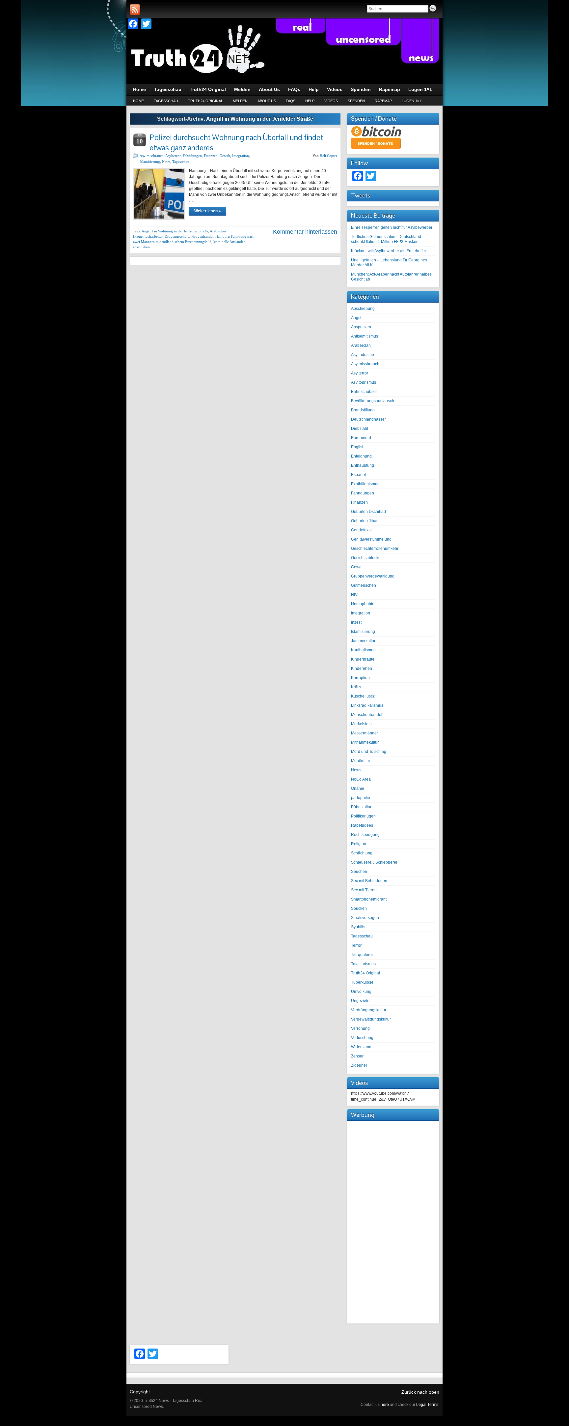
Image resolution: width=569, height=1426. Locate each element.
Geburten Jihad (365, 521)
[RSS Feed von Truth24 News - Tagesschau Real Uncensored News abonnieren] (135, 9)
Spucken (359, 908)
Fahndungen (192, 156)
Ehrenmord (361, 437)
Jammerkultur (363, 641)
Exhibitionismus (365, 484)
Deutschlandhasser (368, 419)
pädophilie (360, 797)
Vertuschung (362, 1037)
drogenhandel (202, 236)
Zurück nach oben (420, 1392)
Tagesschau (166, 101)
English (358, 447)
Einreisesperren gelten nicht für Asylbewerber (391, 227)
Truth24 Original (205, 101)
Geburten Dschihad (368, 511)
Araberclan (361, 345)
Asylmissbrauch (152, 156)
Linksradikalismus (367, 705)
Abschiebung (363, 308)
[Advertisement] (393, 1221)
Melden (240, 101)
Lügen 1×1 (411, 101)
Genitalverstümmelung (371, 539)
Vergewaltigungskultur (371, 1019)
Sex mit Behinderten (369, 880)
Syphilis (358, 927)
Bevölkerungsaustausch (372, 401)
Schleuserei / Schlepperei (374, 862)
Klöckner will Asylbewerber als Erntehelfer (388, 251)
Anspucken (361, 327)
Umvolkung (361, 991)
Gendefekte (361, 530)
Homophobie (362, 604)
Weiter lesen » (207, 211)
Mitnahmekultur (365, 742)
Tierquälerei (362, 954)
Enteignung (361, 456)
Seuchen (359, 871)
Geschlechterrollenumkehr (374, 548)
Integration (240, 156)
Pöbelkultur (361, 807)
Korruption (360, 677)
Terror (356, 945)
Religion (358, 844)
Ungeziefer (361, 1000)
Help (309, 101)
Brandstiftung (363, 410)
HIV (354, 594)
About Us (266, 101)
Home (138, 101)
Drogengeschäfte (177, 236)
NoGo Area (361, 779)
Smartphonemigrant (369, 899)
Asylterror (173, 156)
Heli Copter (328, 156)
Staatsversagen (365, 917)
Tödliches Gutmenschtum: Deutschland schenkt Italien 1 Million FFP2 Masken (386, 239)
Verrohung (360, 1028)
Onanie (357, 788)
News (166, 161)
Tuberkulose (362, 982)
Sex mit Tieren (364, 890)
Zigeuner (359, 1065)
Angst (356, 317)
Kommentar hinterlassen (305, 231)
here (385, 1404)
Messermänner (364, 733)
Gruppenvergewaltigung (372, 576)
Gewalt (225, 156)
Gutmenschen (363, 585)
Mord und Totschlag (368, 751)
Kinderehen (361, 668)
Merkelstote (361, 724)
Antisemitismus (364, 336)
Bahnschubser (364, 391)
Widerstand (361, 1047)
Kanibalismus (363, 650)
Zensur (357, 1056)
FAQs (290, 101)
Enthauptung (362, 465)
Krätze (357, 687)
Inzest (356, 622)
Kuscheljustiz (363, 696)
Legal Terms (427, 1404)
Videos (331, 101)
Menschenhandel (366, 714)
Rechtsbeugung (365, 834)
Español (358, 474)
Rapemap (383, 101)
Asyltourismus (363, 382)
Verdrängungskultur (368, 1010)
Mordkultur (360, 760)
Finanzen (211, 156)
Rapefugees (362, 825)
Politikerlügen (363, 816)
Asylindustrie (362, 354)
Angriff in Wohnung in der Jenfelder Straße (175, 231)
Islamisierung (150, 161)
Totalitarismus (363, 964)
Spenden (356, 101)
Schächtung (361, 853)
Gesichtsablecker (366, 557)
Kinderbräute (362, 659)
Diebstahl (359, 428)
